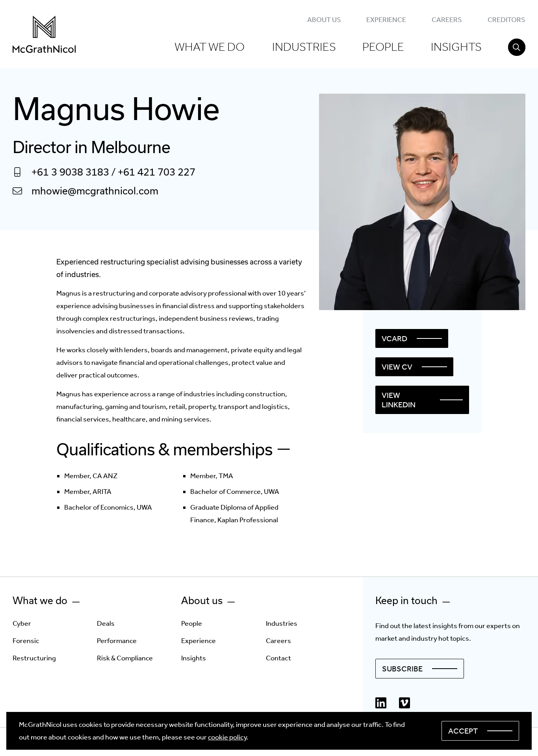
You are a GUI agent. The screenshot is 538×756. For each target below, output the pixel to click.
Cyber (22, 623)
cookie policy (227, 737)
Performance (117, 640)
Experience (386, 19)
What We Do (209, 47)
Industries (304, 47)
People (383, 47)
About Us (324, 19)
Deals (106, 623)
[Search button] (516, 47)
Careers (447, 19)
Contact (278, 658)
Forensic (26, 640)
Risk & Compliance (125, 658)
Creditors (506, 19)
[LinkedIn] (380, 702)
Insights (456, 47)
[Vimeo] (404, 702)
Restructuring (34, 658)
